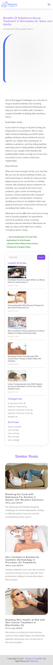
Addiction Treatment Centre (19, 413)
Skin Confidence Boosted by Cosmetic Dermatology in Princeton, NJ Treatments (22, 560)
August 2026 (13, 427)
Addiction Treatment (16, 407)
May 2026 (12, 437)
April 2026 (12, 440)
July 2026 (11, 430)
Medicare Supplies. (34, 658)
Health (30, 29)
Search (41, 257)
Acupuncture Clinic (15, 403)
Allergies (11, 417)
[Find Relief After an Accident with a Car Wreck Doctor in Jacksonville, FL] (17, 272)
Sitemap (34, 661)
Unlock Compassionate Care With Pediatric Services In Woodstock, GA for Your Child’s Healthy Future (25, 386)
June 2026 (12, 433)
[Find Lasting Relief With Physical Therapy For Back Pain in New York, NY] (17, 297)
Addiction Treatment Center (19, 410)
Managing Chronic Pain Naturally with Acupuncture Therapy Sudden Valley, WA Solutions (24, 358)
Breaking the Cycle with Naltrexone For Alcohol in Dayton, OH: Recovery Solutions (24, 497)
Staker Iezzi (10, 29)
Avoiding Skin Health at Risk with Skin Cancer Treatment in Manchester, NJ (25, 622)
